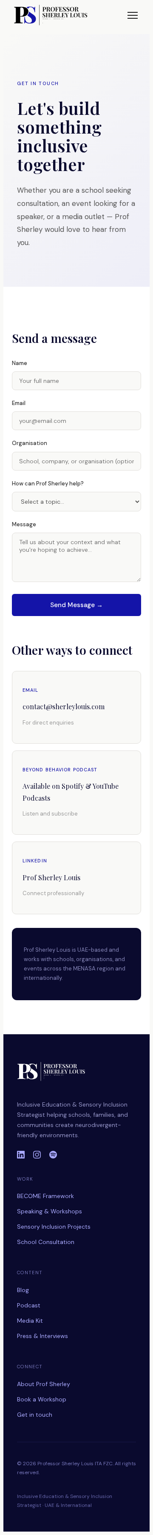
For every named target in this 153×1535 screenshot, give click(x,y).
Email (19, 403)
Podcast (28, 1305)
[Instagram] (37, 1154)
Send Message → (76, 605)
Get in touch (34, 1414)
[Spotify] (53, 1154)
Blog (23, 1290)
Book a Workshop (41, 1399)
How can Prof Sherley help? (48, 483)
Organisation (29, 443)
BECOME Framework (45, 1196)
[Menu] (132, 15)
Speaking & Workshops (49, 1211)
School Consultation (45, 1242)
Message (24, 524)
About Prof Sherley (43, 1384)
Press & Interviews (42, 1336)
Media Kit (30, 1320)
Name (19, 363)
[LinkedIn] (21, 1154)
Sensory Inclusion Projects (54, 1226)
